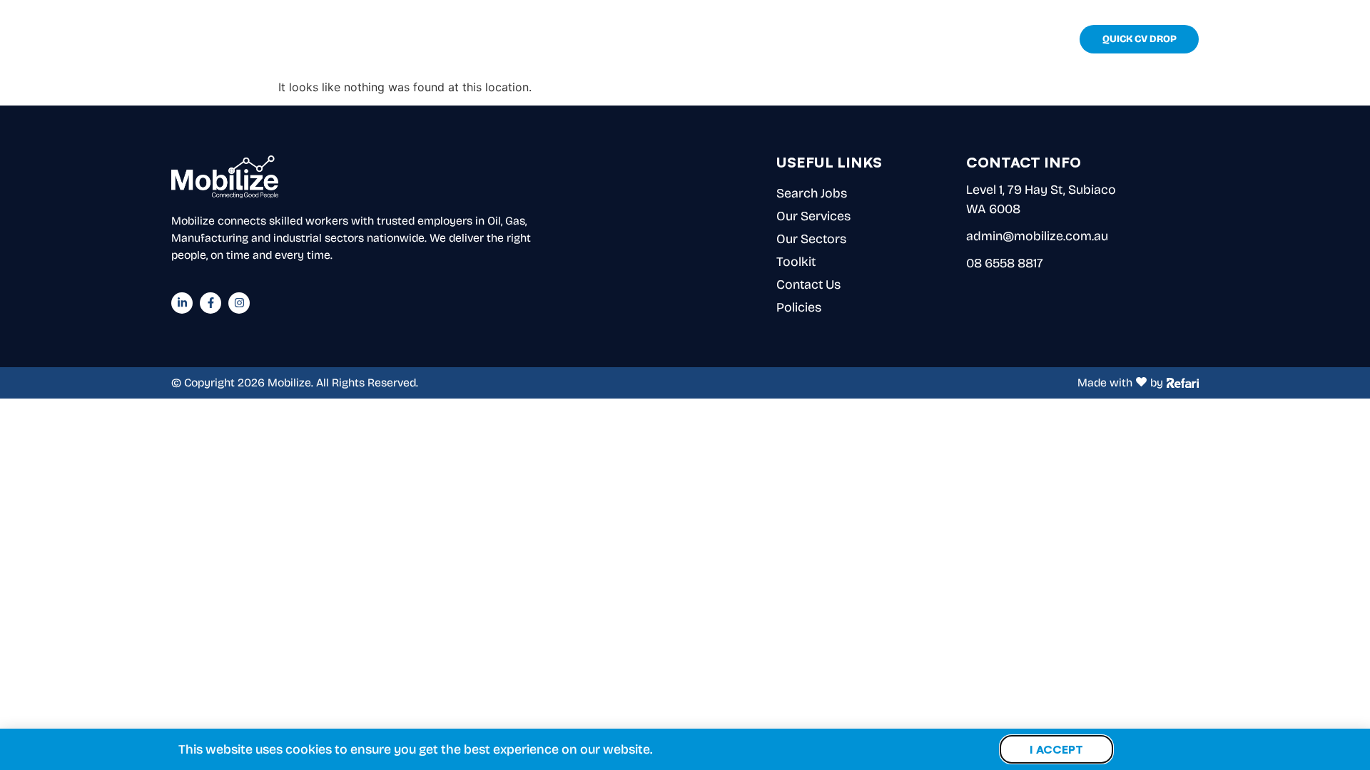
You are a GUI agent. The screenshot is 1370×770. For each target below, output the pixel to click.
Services (848, 39)
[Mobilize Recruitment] (226, 39)
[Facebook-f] (210, 303)
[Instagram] (239, 303)
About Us (752, 39)
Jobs (801, 39)
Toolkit (977, 39)
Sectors (905, 39)
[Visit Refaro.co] (1183, 381)
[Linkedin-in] (182, 303)
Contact (1032, 39)
